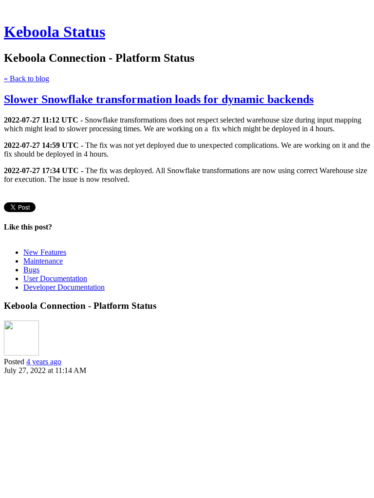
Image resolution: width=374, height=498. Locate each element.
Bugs (31, 270)
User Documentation (55, 278)
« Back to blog (26, 78)
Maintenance (43, 261)
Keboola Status (54, 31)
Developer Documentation (64, 287)
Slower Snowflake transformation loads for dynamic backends (159, 99)
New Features (44, 252)
